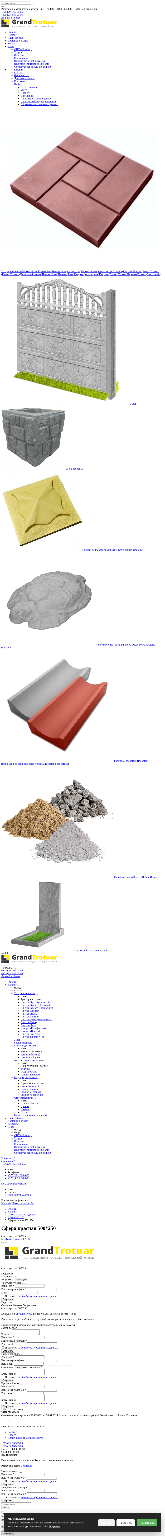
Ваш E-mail (7, 1344)
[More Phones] (24, 1164)
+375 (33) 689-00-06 (12, 973)
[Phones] (2, 965)
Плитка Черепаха (127, 274)
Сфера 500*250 (139, 644)
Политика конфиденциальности (31, 63)
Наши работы (15, 37)
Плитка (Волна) (141, 271)
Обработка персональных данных (32, 66)
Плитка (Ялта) (66, 274)
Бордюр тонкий (17, 763)
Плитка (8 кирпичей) (148, 274)
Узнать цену (21, 1279)
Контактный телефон (14, 1340)
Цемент (137, 877)
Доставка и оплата (18, 40)
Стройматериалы (123, 877)
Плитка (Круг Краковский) (37, 271)
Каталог (12, 34)
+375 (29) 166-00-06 (12, 970)
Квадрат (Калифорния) (86, 274)
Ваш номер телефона (13, 1289)
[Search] (6, 965)
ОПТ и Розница (23, 49)
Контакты (13, 43)
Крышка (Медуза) (113, 549)
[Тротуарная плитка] (36, 994)
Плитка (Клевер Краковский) (97, 271)
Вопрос (6, 1334)
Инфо (11, 46)
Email (4, 1292)
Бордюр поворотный (57, 763)
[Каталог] (18, 985)
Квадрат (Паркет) (108, 274)
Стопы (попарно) (30, 1074)
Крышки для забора (92, 549)
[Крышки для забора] (37, 1046)
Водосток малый (30, 1086)
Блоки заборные (74, 468)
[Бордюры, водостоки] (38, 1078)
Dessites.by (26, 1465)
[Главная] (29, 961)
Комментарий (9, 1373)
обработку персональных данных (39, 1296)
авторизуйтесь (24, 1313)
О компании (21, 58)
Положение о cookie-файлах (29, 61)
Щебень (145, 877)
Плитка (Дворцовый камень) (26, 274)
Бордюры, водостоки (125, 760)
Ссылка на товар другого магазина (21, 1367)
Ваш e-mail (7, 1363)
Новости (19, 55)
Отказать (106, 1523)
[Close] (14, 968)
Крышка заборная (132, 549)
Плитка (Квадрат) (123, 271)
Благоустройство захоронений (90, 950)
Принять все (147, 1523)
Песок (153, 877)
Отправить (8, 1299)
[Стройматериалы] (34, 1098)
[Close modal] (24, 1283)
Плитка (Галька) (30, 1016)
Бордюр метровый (36, 763)
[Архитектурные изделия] (42, 1060)
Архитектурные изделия (109, 644)
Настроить (126, 1523)
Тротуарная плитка (11, 271)
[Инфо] (16, 1127)
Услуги (18, 52)
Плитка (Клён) (50, 274)
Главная (12, 32)
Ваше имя (7, 1285)
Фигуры (126, 644)
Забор (133, 403)
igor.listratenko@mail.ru (20, 1195)
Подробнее (54, 1526)
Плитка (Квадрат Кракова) (66, 271)
